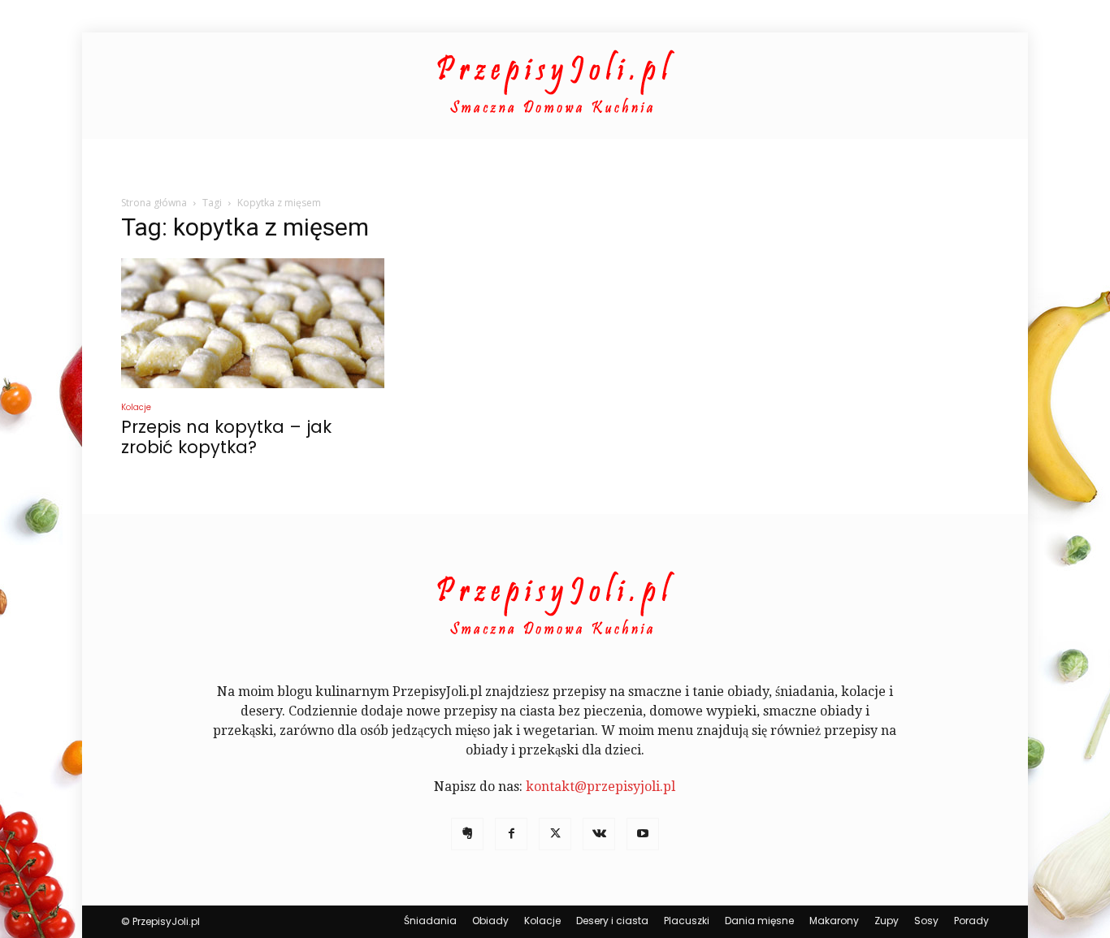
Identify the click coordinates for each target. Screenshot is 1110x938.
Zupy (886, 920)
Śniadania (430, 920)
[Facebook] (511, 834)
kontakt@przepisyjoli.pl (600, 786)
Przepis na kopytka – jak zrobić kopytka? (226, 437)
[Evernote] (467, 834)
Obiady (490, 920)
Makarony (834, 920)
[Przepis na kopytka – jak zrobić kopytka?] (252, 323)
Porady (971, 920)
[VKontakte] (599, 834)
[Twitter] (555, 834)
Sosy (926, 920)
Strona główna (154, 203)
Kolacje (136, 407)
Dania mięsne (759, 920)
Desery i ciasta (612, 920)
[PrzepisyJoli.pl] (555, 86)
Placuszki (686, 920)
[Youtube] (643, 834)
